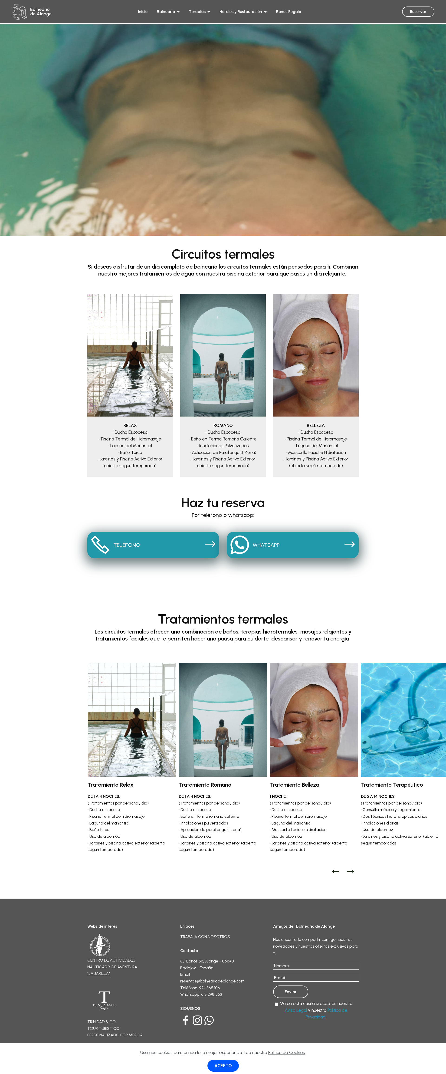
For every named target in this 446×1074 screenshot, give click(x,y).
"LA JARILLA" (98, 973)
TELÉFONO (126, 545)
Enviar (291, 991)
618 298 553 (211, 994)
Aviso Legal (296, 1010)
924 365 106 (209, 987)
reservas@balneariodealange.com (212, 981)
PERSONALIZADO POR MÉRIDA (115, 1034)
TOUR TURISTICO (103, 1028)
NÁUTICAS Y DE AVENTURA (112, 966)
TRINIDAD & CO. (101, 1021)
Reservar (418, 11)
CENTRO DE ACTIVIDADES (111, 960)
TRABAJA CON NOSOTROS (205, 936)
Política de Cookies (286, 1052)
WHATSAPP (266, 545)
